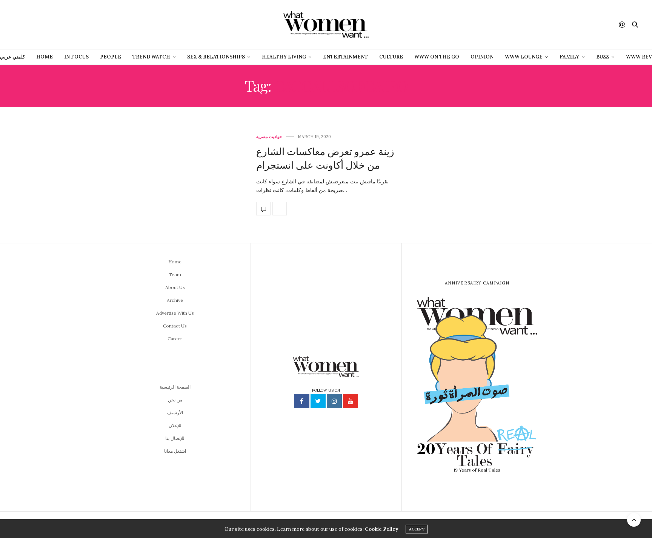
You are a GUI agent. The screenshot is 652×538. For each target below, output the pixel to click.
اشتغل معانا (175, 451)
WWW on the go (436, 57)
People (110, 57)
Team (175, 274)
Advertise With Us (175, 313)
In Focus (76, 57)
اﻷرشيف (175, 412)
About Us (175, 287)
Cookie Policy (381, 528)
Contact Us (175, 326)
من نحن (175, 400)
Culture (391, 57)
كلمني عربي (12, 57)
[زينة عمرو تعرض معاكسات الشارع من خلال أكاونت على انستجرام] (175, 175)
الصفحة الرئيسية (175, 387)
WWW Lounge (524, 57)
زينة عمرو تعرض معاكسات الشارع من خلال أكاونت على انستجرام (325, 157)
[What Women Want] (325, 24)
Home (44, 57)
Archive (175, 300)
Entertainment (345, 57)
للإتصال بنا (175, 438)
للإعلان (175, 425)
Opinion (482, 57)
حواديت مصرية (269, 137)
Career (175, 338)
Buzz (602, 57)
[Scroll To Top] (634, 520)
